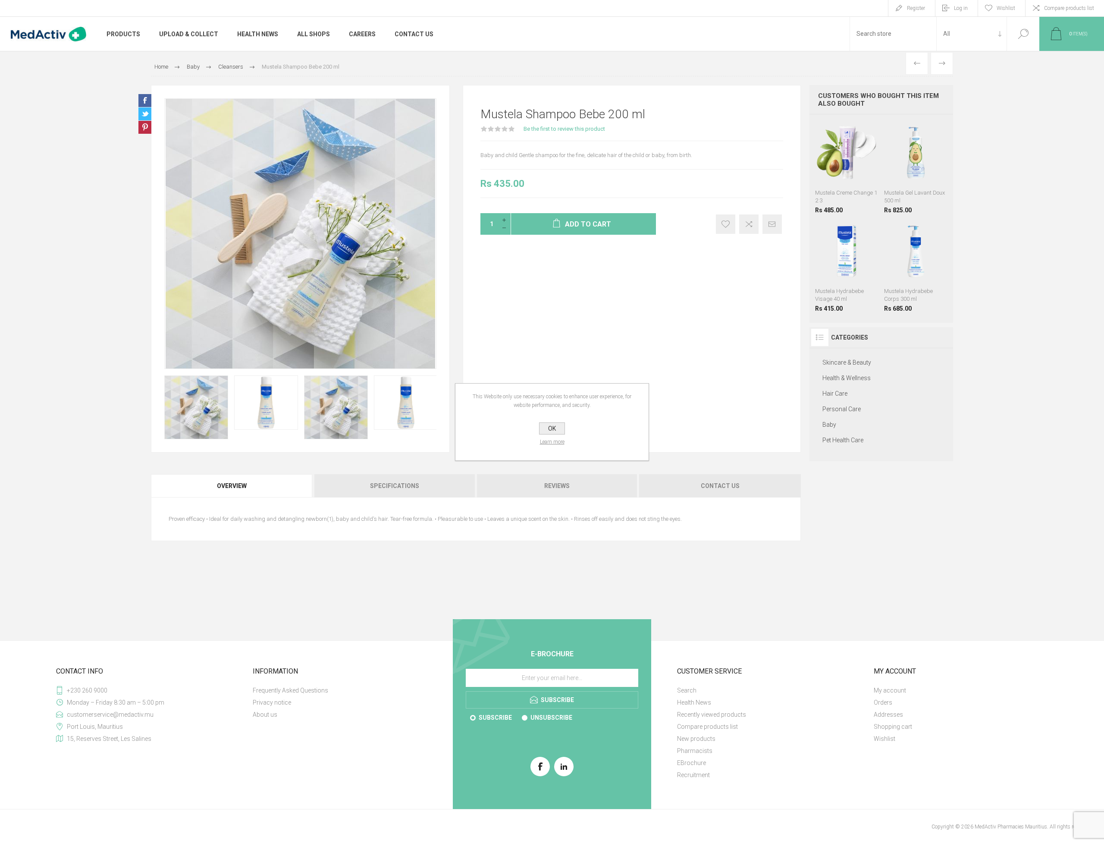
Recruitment (693, 775)
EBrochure (691, 762)
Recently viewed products (711, 714)
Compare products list (1069, 8)
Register (916, 8)
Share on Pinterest (144, 127)
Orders (883, 702)
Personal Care (841, 409)
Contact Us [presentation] (720, 485)
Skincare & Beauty (846, 362)
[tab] (232, 486)
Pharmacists (694, 750)
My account (890, 690)
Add (857, 171)
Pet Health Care (842, 440)
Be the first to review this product (564, 129)
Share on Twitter (144, 113)
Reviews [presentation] (557, 485)
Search (1023, 34)
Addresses (888, 714)
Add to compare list (749, 224)
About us (265, 714)
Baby (829, 424)
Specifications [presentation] (394, 485)
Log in (961, 8)
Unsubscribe (551, 717)
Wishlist (884, 738)
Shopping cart (893, 726)
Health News (694, 702)
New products (696, 738)
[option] (196, 407)
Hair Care (834, 393)
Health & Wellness (846, 378)
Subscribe (495, 717)
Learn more (552, 442)
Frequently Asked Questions (290, 690)
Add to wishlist (725, 224)
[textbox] (893, 34)
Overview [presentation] (232, 485)
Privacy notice (272, 702)
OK (552, 428)
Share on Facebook (144, 100)
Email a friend (772, 224)
